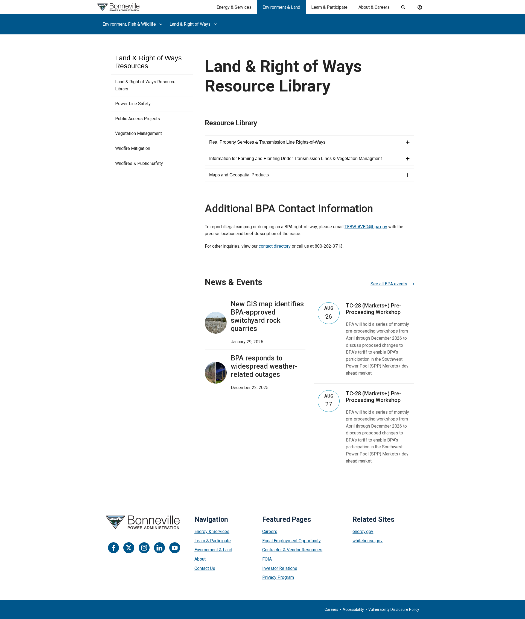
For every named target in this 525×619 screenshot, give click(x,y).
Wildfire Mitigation (132, 148)
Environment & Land (281, 7)
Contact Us (204, 568)
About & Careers (374, 7)
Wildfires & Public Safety (139, 163)
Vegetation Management (138, 133)
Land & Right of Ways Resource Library (145, 85)
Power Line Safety (133, 103)
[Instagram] (144, 547)
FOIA (267, 559)
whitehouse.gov (367, 540)
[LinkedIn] (159, 547)
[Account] (420, 7)
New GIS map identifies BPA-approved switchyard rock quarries (267, 316)
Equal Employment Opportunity (291, 540)
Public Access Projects (137, 118)
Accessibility (353, 609)
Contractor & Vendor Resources (292, 549)
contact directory (275, 246)
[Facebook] (113, 547)
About (200, 559)
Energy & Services (234, 7)
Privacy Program (278, 577)
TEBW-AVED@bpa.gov (366, 226)
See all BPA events (389, 283)
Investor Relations (279, 568)
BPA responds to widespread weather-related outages (264, 366)
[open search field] (403, 7)
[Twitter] (128, 547)
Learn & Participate (329, 7)
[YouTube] (174, 547)
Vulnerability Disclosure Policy (393, 609)
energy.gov (362, 531)
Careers (269, 531)
